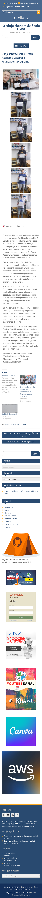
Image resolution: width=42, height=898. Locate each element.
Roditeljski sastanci (9, 414)
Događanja (8, 424)
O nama (8, 513)
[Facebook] (14, 17)
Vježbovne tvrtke (11, 519)
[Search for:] (21, 37)
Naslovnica (9, 507)
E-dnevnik (8, 522)
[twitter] (19, 17)
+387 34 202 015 (11, 3)
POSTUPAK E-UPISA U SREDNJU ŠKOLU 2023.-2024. (21, 435)
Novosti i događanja (12, 865)
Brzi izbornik (8, 12)
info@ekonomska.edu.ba (29, 3)
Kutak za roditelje (11, 524)
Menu (23, 46)
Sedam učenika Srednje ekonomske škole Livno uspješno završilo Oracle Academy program (27, 390)
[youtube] (23, 17)
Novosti (16, 424)
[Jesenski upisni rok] (11, 384)
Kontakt (8, 527)
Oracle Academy (11, 516)
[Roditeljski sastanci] (10, 408)
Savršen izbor (9, 853)
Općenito (23, 424)
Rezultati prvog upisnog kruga (21, 441)
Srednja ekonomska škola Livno (21, 27)
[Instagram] (27, 17)
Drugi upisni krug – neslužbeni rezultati (19, 841)
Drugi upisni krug (11, 843)
